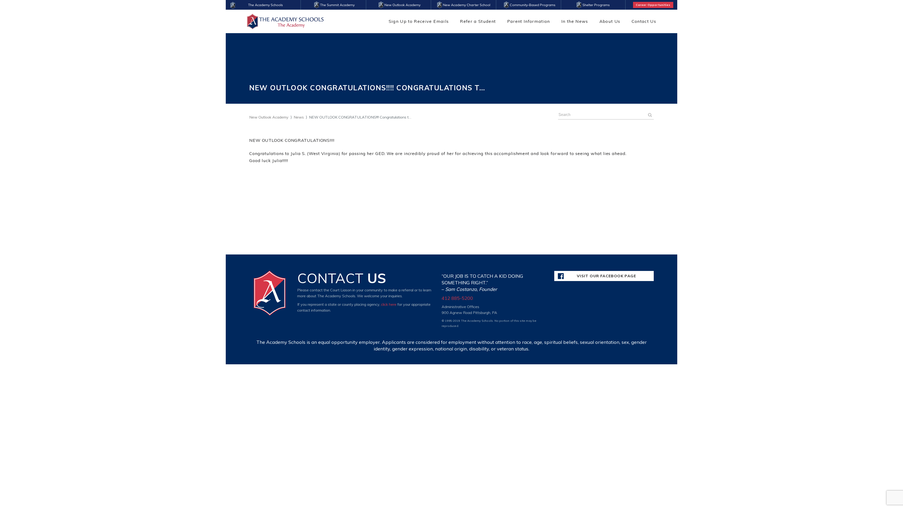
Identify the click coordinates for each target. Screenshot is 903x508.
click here (388, 304)
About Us (609, 21)
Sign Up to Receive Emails (419, 21)
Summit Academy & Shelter (494, 30)
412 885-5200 (457, 298)
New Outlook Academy (269, 117)
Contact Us (644, 21)
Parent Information (528, 21)
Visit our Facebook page (606, 276)
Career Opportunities (653, 5)
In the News (574, 21)
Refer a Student (478, 21)
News (299, 117)
